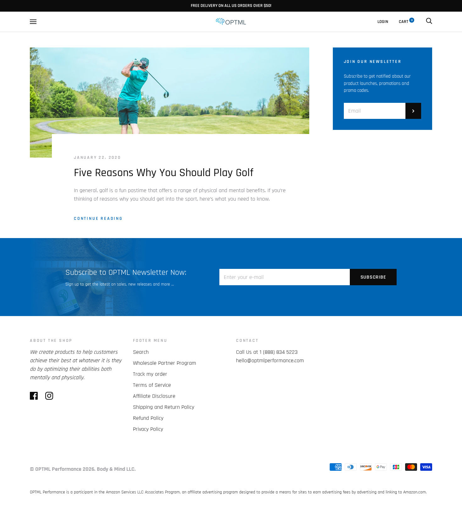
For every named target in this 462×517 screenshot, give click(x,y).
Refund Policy (148, 418)
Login (382, 22)
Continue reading (98, 218)
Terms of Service (152, 385)
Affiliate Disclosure (154, 396)
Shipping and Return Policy (163, 407)
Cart (406, 22)
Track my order (150, 374)
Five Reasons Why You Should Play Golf (163, 173)
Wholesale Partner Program (164, 363)
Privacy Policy (148, 429)
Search (141, 352)
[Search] (429, 22)
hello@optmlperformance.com (270, 360)
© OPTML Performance (55, 469)
